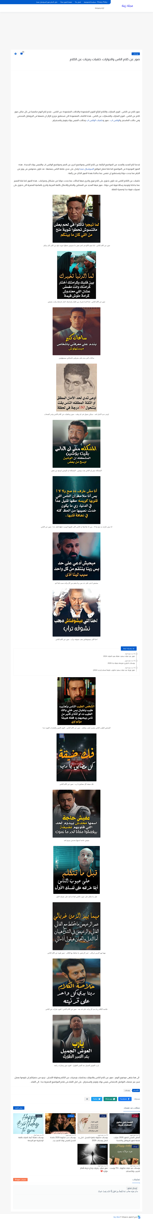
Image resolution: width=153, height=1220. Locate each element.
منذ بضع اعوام (129, 654)
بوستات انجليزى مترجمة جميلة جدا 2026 (121, 663)
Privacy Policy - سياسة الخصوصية (95, 2)
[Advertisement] (76, 31)
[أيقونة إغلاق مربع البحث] (20, 2)
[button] (125, 1099)
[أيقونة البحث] (16, 2)
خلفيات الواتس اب (94, 120)
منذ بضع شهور (129, 660)
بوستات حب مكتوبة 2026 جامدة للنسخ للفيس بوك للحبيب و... (63, 1139)
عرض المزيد (19, 1108)
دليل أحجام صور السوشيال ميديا (46, 2)
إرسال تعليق (132, 1188)
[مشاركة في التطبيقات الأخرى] (87, 1099)
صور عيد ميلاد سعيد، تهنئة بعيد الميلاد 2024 (119, 656)
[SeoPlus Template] (139, 1217)
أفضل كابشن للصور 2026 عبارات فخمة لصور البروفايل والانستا (127, 1139)
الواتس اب (115, 120)
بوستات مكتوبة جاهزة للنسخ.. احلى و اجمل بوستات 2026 (93, 1139)
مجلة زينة (127, 5)
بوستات (135, 54)
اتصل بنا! (78, 2)
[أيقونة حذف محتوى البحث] (12, 2)
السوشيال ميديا (86, 169)
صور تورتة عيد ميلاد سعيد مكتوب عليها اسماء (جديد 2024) (114, 670)
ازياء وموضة (99, 8)
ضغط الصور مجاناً (66, 2)
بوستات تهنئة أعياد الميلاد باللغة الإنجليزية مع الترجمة (31, 1139)
